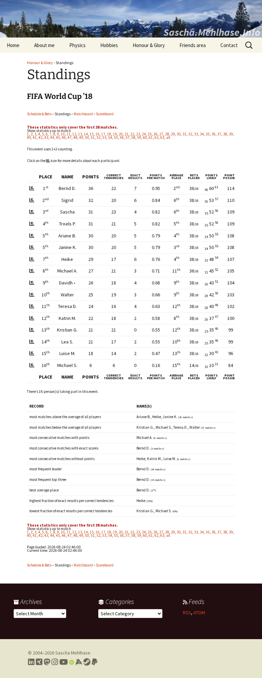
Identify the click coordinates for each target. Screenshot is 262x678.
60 (145, 137)
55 (116, 137)
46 (64, 137)
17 (103, 134)
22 (132, 134)
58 (133, 137)
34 (202, 134)
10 (63, 134)
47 (70, 137)
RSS (187, 612)
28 (167, 134)
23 (138, 134)
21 (127, 134)
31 (185, 134)
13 (80, 134)
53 (104, 137)
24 (144, 134)
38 (225, 134)
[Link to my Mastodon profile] (47, 662)
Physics (77, 45)
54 (110, 137)
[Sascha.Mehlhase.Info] (131, 19)
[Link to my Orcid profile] (71, 662)
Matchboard (83, 114)
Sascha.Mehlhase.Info (211, 32)
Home (13, 45)
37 (219, 134)
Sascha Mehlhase (72, 653)
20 (121, 134)
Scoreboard (105, 114)
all (168, 137)
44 (52, 137)
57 (128, 137)
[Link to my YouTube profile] (63, 662)
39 (231, 134)
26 (156, 134)
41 (35, 137)
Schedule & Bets (39, 114)
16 (98, 134)
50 (87, 137)
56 (122, 137)
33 (196, 134)
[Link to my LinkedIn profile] (31, 662)
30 (179, 134)
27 (161, 134)
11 (69, 134)
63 (162, 137)
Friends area (192, 45)
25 (150, 134)
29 (173, 134)
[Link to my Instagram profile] (55, 662)
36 (214, 134)
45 (58, 137)
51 (93, 137)
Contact (229, 45)
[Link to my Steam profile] (86, 662)
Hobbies (109, 45)
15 (92, 134)
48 (75, 137)
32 (190, 134)
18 (109, 134)
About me (44, 45)
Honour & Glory (149, 45)
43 (46, 137)
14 (86, 134)
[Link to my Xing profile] (39, 662)
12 (74, 134)
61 (151, 137)
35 (208, 134)
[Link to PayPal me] (95, 662)
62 (157, 137)
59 (139, 137)
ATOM (199, 612)
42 (41, 137)
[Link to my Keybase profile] (78, 662)
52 (99, 137)
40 (29, 137)
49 (81, 137)
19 (115, 134)
